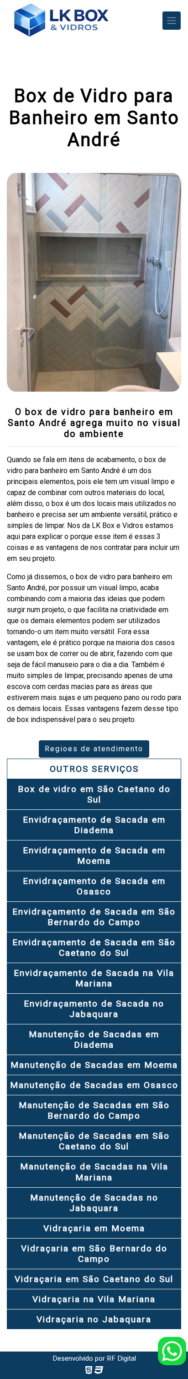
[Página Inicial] (61, 20)
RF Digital (121, 1358)
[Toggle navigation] (171, 20)
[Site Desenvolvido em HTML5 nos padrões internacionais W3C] (88, 1370)
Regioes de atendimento (94, 748)
